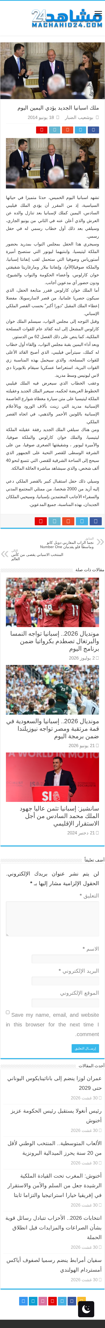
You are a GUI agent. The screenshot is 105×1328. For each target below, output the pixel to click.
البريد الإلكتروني (79, 971)
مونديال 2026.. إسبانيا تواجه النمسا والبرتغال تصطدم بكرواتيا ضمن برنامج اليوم (54, 641)
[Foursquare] (33, 1301)
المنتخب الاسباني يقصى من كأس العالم (37, 555)
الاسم (91, 949)
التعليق (89, 896)
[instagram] (23, 1301)
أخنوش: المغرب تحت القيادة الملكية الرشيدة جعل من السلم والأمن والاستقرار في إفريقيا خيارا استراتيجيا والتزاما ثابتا (55, 1185)
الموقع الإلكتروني (79, 993)
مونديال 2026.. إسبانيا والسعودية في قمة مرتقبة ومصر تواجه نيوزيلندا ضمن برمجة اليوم (52, 729)
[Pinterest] (52, 1301)
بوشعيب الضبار (79, 117)
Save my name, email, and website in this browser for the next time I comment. (52, 1024)
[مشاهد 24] (66, 17)
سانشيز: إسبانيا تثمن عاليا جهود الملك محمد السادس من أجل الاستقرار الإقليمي (59, 816)
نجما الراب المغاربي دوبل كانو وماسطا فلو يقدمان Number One (67, 543)
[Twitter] (62, 1301)
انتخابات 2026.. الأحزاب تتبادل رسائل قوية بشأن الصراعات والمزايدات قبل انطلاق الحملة (53, 1227)
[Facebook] (72, 1301)
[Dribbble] (42, 1301)
